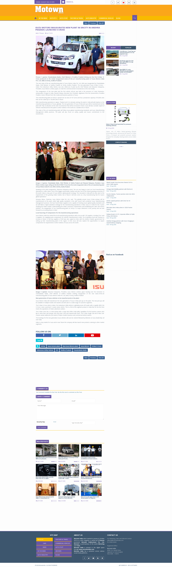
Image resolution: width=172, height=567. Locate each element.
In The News (111, 178)
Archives (58, 551)
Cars (44, 543)
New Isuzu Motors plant (70, 346)
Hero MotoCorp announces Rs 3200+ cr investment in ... (45, 497)
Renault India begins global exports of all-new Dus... (66, 497)
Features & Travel (76, 18)
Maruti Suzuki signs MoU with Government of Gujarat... (90, 497)
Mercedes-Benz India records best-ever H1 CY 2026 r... (44, 477)
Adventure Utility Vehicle (45, 350)
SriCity (43, 346)
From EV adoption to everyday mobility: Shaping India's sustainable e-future (91, 2)
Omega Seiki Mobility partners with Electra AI (119, 189)
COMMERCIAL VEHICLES (106, 18)
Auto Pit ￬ (53, 18)
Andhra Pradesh (66, 350)
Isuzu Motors (85, 346)
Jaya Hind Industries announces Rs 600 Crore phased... (46, 458)
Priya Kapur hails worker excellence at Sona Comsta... (89, 458)
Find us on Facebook (114, 254)
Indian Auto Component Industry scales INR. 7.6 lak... (68, 477)
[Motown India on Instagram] (129, 2)
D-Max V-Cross (96, 346)
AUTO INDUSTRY (91, 18)
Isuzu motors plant (54, 346)
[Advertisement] (104, 10)
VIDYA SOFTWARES (132, 565)
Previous (93, 23)
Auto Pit (40, 539)
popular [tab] (128, 47)
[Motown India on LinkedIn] (134, 2)
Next (86, 23)
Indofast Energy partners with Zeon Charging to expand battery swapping (120, 222)
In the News (43, 18)
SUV (57, 350)
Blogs (118, 18)
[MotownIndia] (50, 10)
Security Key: (41, 422)
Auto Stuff (64, 18)
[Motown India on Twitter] (118, 2)
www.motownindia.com (86, 549)
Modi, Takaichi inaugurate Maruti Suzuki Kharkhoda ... (91, 477)
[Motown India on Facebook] (112, 2)
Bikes (44, 547)
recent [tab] (113, 47)
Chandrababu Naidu (80, 350)
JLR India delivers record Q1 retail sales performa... (68, 458)
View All (101, 23)
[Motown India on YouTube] (123, 2)
